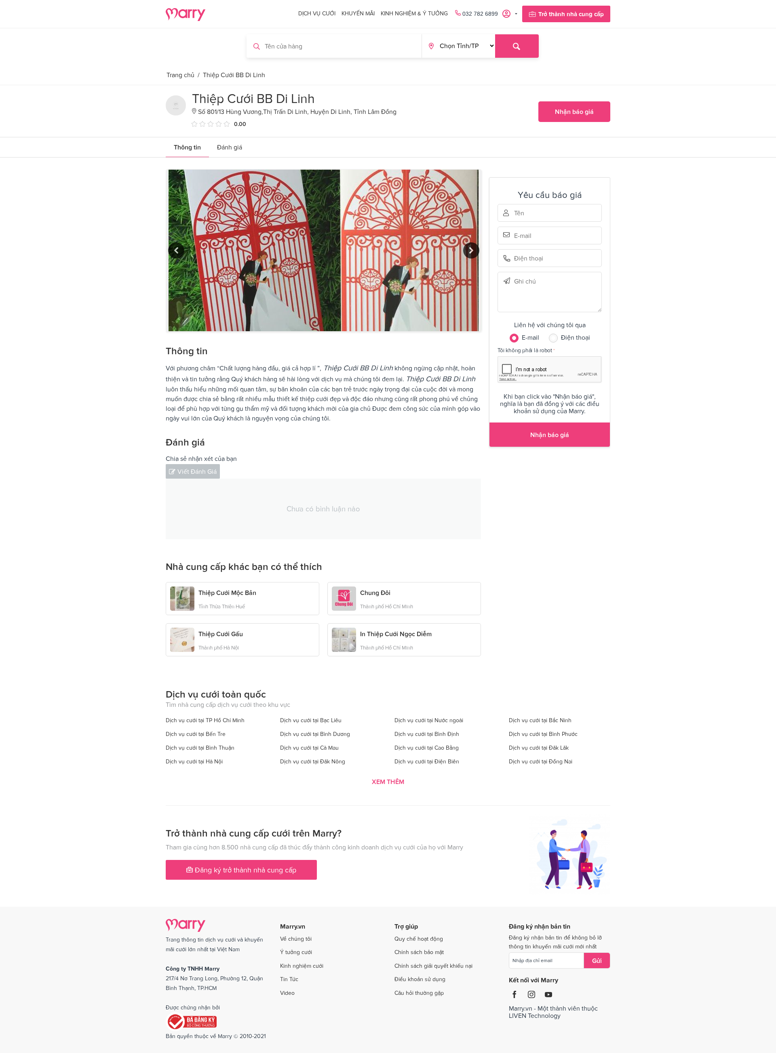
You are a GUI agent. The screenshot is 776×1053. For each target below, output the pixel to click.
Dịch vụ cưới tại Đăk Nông (312, 761)
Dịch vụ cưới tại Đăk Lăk (539, 747)
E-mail (525, 235)
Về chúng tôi (296, 938)
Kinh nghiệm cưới (301, 966)
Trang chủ (180, 74)
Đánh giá (229, 147)
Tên (525, 213)
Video (287, 993)
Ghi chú (525, 281)
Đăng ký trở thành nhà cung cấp (244, 870)
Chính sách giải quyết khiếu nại (433, 966)
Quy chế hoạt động (418, 938)
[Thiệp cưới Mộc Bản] (182, 597)
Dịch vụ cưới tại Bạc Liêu (311, 720)
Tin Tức (289, 979)
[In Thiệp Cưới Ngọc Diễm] (344, 639)
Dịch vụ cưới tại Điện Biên (426, 761)
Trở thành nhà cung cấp (571, 14)
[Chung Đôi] (344, 597)
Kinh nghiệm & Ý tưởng (414, 13)
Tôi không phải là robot (525, 350)
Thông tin (187, 147)
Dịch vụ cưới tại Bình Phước (543, 734)
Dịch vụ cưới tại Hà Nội (194, 761)
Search (517, 46)
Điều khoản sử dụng (419, 979)
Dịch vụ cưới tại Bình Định (426, 734)
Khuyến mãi (358, 13)
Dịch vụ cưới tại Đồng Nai (540, 761)
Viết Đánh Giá (197, 471)
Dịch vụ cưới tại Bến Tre (196, 734)
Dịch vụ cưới (316, 13)
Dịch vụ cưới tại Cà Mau (309, 747)
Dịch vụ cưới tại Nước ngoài (428, 720)
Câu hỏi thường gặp (419, 993)
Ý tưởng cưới (296, 952)
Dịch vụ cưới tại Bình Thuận (200, 747)
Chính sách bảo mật (419, 952)
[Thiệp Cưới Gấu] (182, 639)
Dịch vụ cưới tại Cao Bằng (426, 747)
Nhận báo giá (574, 111)
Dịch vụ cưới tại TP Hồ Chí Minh (205, 720)
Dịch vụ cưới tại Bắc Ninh (540, 720)
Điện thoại (525, 258)
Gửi (597, 960)
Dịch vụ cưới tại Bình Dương (315, 734)
